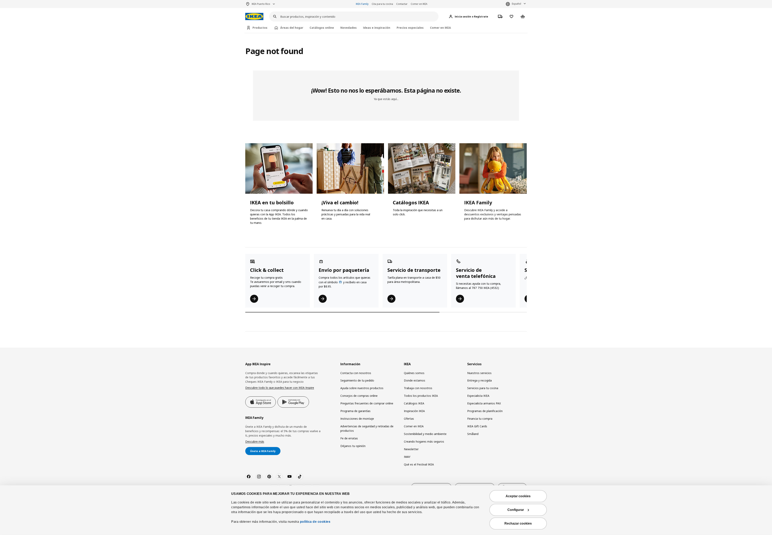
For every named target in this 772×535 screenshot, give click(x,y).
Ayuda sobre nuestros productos (361, 388)
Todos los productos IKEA (421, 396)
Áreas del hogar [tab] (291, 28)
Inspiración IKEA (414, 411)
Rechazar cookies (518, 523)
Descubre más (254, 441)
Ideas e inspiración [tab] (376, 28)
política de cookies (314, 521)
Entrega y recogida (479, 380)
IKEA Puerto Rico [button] (261, 4)
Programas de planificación (485, 411)
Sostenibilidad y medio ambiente (425, 434)
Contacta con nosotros (355, 373)
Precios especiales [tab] (410, 28)
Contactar (402, 4)
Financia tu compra (479, 418)
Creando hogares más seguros (424, 441)
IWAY (407, 457)
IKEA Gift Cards (477, 426)
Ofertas (409, 418)
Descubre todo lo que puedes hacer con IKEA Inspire (279, 388)
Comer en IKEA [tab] (440, 28)
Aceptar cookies (518, 496)
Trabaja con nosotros (418, 388)
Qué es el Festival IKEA (419, 464)
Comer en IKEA (419, 4)
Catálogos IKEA (414, 403)
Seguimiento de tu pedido (357, 380)
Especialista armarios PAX (484, 403)
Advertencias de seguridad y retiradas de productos (366, 428)
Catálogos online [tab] (322, 28)
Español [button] (516, 3)
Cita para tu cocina (382, 4)
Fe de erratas (349, 438)
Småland (472, 434)
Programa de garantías (355, 411)
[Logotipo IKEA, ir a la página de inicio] (254, 16)
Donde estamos (414, 380)
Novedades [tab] (348, 28)
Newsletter (411, 449)
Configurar (515, 509)
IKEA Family (362, 4)
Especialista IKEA (478, 396)
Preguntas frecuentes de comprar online (366, 403)
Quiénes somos (414, 373)
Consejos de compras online (359, 396)
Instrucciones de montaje (357, 418)
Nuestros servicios (479, 373)
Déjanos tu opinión (352, 446)
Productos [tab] (260, 28)
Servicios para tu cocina (482, 388)
